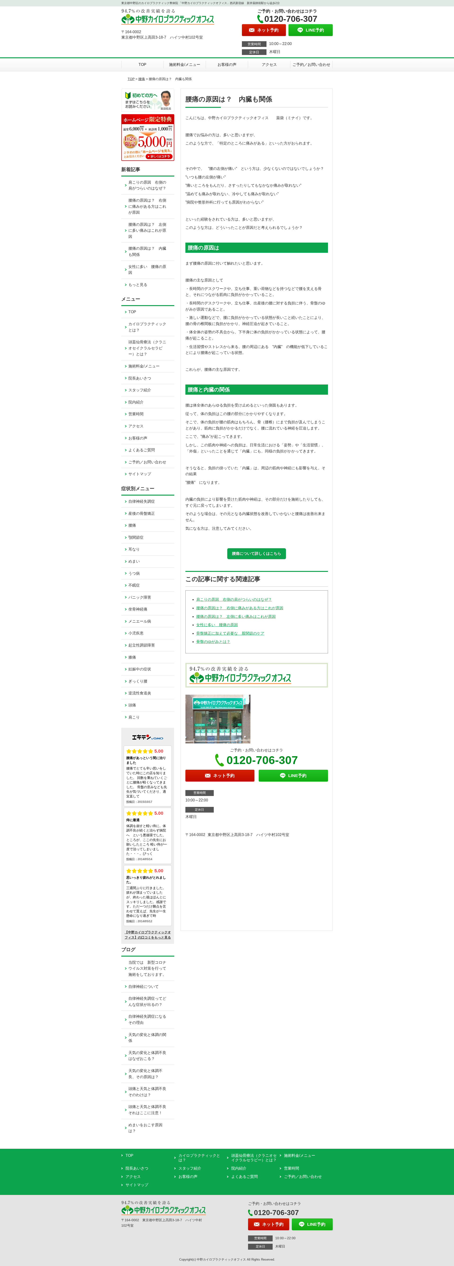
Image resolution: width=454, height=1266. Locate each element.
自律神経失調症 (141, 501)
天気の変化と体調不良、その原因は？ (145, 1074)
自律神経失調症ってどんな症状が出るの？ (147, 1001)
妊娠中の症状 (139, 669)
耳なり (134, 549)
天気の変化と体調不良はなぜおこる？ (147, 1056)
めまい (134, 561)
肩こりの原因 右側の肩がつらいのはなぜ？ (234, 599)
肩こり (134, 717)
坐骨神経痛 (137, 609)
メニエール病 (139, 621)
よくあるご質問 (141, 450)
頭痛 (132, 705)
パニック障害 (139, 597)
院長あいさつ (139, 378)
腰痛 (141, 79)
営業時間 (136, 414)
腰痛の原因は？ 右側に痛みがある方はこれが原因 (239, 608)
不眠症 (134, 585)
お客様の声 (227, 65)
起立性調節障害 (141, 645)
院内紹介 (136, 402)
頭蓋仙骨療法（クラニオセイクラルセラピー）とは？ (147, 348)
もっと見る (137, 285)
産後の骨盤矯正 (141, 513)
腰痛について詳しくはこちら (256, 554)
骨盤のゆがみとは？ (213, 642)
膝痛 (132, 657)
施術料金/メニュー (184, 65)
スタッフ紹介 (139, 390)
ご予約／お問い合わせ (311, 65)
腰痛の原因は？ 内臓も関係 (147, 251)
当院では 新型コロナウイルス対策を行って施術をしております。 (147, 968)
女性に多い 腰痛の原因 (217, 625)
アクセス (269, 65)
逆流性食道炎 (139, 693)
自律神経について (143, 987)
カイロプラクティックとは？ (147, 327)
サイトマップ (139, 474)
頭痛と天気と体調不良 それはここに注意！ (151, 1110)
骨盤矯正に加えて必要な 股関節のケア (230, 633)
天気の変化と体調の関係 (147, 1038)
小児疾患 (136, 633)
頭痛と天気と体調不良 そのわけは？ (151, 1092)
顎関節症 (136, 537)
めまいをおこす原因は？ (145, 1128)
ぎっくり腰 (137, 681)
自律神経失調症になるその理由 (147, 1019)
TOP (142, 65)
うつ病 (134, 573)
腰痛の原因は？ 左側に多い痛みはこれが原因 (236, 617)
